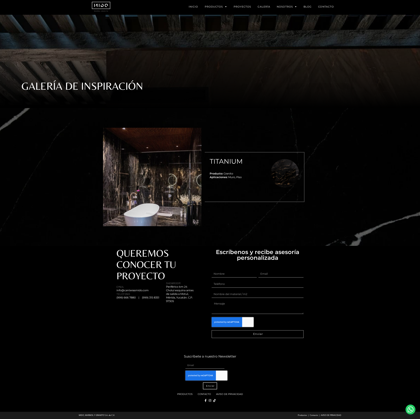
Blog (308, 6)
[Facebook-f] (205, 400)
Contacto (326, 6)
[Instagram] (210, 400)
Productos (214, 6)
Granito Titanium (285, 192)
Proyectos (242, 6)
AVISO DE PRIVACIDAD (229, 394)
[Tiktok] (214, 400)
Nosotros (285, 6)
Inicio (193, 6)
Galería (264, 6)
